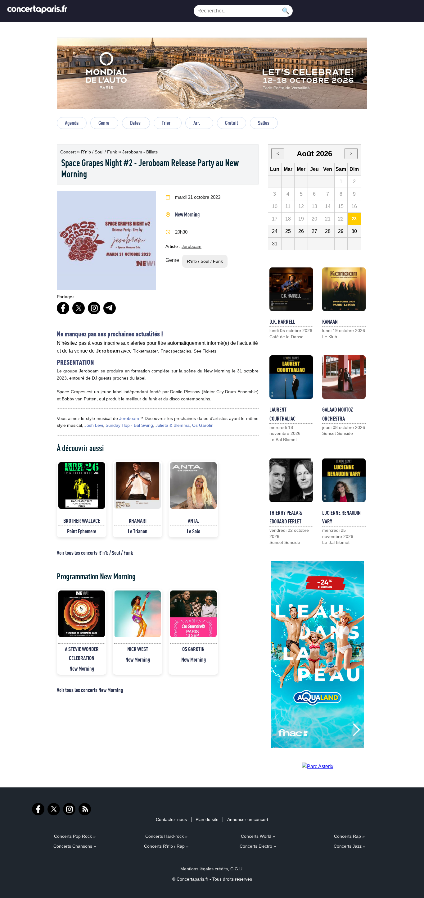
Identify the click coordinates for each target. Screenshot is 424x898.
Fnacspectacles (175, 351)
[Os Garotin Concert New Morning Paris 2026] (193, 613)
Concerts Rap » (349, 836)
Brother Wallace (81, 520)
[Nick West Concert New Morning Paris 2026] (137, 613)
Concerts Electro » (258, 846)
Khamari (138, 520)
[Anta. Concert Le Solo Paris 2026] (193, 485)
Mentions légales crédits (204, 868)
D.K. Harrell (282, 321)
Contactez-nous (171, 819)
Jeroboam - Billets (140, 151)
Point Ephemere (81, 531)
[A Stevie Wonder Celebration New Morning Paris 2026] (81, 613)
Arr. (196, 123)
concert (68, 151)
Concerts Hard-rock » (166, 836)
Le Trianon (137, 531)
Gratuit (231, 123)
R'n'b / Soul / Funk (99, 151)
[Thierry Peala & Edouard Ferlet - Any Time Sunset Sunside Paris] (291, 480)
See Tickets (205, 351)
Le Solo (193, 531)
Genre (103, 123)
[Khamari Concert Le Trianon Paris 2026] (137, 485)
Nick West (137, 649)
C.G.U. (237, 868)
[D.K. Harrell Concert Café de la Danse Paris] (291, 289)
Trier (166, 123)
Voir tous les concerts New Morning (90, 690)
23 (354, 218)
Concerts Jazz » (349, 846)
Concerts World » (258, 836)
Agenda (72, 123)
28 (328, 231)
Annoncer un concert (247, 819)
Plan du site (207, 819)
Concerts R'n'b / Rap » (166, 846)
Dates (135, 123)
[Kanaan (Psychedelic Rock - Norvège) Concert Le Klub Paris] (344, 289)
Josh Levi (93, 425)
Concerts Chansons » (74, 846)
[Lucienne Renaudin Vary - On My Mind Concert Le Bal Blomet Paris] (344, 480)
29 (341, 231)
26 (301, 231)
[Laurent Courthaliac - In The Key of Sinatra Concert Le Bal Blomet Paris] (291, 377)
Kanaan (330, 321)
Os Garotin (203, 425)
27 (314, 231)
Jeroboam (191, 246)
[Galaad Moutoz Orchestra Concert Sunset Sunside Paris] (344, 377)
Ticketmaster (145, 351)
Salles (263, 123)
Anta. (193, 520)
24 (274, 231)
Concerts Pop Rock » (75, 836)
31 (274, 243)
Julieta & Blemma (173, 425)
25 (288, 231)
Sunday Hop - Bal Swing (129, 425)
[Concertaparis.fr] (37, 11)
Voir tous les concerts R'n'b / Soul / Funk (95, 552)
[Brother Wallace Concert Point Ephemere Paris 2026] (81, 485)
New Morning (187, 214)
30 (354, 231)
